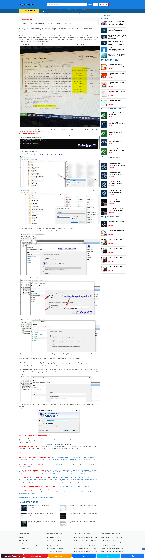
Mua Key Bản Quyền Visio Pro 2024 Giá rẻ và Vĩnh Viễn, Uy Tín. (117, 122)
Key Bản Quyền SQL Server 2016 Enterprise (65, 480)
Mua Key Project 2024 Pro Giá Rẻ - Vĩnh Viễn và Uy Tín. (116, 113)
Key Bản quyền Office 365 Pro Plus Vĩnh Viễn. (112, 537)
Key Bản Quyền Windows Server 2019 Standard (58, 470)
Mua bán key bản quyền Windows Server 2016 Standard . (117, 164)
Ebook (87, 10)
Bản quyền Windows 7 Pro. (52, 543)
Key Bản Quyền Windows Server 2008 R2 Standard (50, 473)
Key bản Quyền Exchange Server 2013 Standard (75, 491)
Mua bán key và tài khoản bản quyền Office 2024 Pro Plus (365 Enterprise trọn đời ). (116, 83)
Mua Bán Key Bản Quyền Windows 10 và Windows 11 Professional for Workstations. (116, 30)
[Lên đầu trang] (143, 548)
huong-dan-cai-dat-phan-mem (29, 13)
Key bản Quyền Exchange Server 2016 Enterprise (51, 491)
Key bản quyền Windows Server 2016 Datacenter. (85, 540)
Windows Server (93, 44)
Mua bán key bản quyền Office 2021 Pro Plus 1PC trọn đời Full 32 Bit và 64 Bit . (116, 101)
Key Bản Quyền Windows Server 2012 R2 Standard (77, 471)
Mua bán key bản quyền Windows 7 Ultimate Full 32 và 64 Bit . (116, 55)
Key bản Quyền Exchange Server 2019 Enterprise (79, 490)
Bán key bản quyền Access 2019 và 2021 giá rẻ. (116, 92)
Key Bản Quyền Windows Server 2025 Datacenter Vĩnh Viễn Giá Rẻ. (117, 182)
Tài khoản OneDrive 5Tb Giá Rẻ (46, 497)
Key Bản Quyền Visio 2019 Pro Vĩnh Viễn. (111, 540)
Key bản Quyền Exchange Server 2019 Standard (54, 490)
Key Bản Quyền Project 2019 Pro (69, 464)
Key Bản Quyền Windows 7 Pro (76, 457)
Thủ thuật (57, 11)
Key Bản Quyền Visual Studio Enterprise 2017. (112, 548)
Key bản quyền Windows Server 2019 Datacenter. (85, 537)
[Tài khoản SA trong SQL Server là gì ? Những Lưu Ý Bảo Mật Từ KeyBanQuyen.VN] (63, 508)
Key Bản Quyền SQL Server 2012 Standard (35, 479)
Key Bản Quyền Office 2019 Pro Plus (58, 459)
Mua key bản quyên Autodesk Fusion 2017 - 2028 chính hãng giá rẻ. (116, 231)
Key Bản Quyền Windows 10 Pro (60, 457)
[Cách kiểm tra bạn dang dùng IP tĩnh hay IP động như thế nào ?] (63, 524)
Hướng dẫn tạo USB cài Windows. (54, 551)
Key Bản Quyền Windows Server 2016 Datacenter (52, 471)
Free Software (66, 10)
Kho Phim (82, 10)
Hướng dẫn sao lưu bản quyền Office (28, 543)
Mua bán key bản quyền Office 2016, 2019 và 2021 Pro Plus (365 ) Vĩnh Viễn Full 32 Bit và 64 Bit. (116, 65)
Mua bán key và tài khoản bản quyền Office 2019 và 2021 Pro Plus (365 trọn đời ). (116, 74)
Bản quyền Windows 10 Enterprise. (54, 548)
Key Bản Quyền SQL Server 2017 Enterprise (35, 482)
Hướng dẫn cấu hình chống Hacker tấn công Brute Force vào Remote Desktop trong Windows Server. (47, 23)
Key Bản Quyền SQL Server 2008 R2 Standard (62, 477)
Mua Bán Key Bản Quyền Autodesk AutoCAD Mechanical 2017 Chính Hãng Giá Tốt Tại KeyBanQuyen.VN (116, 258)
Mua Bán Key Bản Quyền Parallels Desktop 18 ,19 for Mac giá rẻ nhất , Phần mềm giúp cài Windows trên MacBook (117, 24)
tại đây (76, 448)
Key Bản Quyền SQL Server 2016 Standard (44, 480)
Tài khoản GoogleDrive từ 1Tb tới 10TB (28, 497)
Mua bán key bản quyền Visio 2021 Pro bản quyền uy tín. (116, 140)
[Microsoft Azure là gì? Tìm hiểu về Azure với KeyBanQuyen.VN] (23, 508)
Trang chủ (43, 11)
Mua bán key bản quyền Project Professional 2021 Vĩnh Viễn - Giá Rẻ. (116, 131)
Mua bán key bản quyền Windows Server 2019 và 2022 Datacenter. (116, 173)
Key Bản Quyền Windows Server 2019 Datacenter (83, 470)
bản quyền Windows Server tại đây (34, 43)
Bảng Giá (50, 10)
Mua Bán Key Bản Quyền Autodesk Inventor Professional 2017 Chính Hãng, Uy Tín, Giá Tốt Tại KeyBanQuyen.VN (116, 240)
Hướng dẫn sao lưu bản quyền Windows (29, 545)
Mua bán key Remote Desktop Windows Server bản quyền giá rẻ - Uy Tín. (116, 209)
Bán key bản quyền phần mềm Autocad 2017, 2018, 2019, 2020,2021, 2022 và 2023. (116, 222)
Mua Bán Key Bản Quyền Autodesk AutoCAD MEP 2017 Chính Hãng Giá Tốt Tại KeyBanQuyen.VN (116, 249)
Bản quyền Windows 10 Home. (53, 545)
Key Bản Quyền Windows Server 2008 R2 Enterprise (75, 473)
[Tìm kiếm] (90, 4)
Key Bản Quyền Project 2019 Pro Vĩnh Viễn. (111, 543)
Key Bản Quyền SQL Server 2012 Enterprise (57, 479)
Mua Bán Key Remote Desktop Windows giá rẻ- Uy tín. (116, 200)
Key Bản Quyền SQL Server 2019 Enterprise (78, 482)
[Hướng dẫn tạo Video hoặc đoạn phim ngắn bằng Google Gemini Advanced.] (23, 524)
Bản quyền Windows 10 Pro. (53, 537)
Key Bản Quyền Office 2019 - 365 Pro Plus (34, 459)
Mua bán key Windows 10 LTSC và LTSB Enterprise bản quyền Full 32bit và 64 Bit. (117, 37)
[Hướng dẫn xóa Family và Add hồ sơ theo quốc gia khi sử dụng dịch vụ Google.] (23, 516)
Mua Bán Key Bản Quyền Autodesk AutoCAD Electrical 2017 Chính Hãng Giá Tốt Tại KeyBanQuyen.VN (116, 267)
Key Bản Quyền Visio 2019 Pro (53, 464)
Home (20, 13)
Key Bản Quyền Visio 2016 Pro (85, 464)
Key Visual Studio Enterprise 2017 (64, 486)
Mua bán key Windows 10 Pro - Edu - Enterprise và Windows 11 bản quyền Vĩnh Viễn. (116, 49)
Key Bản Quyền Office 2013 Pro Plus (76, 459)
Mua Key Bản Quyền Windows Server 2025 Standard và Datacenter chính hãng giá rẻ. (116, 191)
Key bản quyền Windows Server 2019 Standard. (85, 545)
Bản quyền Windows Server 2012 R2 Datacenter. (85, 543)
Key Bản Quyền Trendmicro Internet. (109, 545)
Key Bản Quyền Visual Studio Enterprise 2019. (112, 551)
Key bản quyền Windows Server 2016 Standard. (85, 548)
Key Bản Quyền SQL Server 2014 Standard (79, 479)
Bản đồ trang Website (24, 548)
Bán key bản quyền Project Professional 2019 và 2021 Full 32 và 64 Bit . (116, 150)
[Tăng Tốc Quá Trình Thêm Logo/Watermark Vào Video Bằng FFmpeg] (63, 516)
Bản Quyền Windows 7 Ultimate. (54, 540)
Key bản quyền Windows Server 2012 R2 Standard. (86, 551)
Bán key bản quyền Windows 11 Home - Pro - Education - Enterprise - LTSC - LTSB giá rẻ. (116, 43)
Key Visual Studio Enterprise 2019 (82, 486)
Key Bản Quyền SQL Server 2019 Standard (57, 482)
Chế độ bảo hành (23, 540)
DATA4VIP (74, 10)
